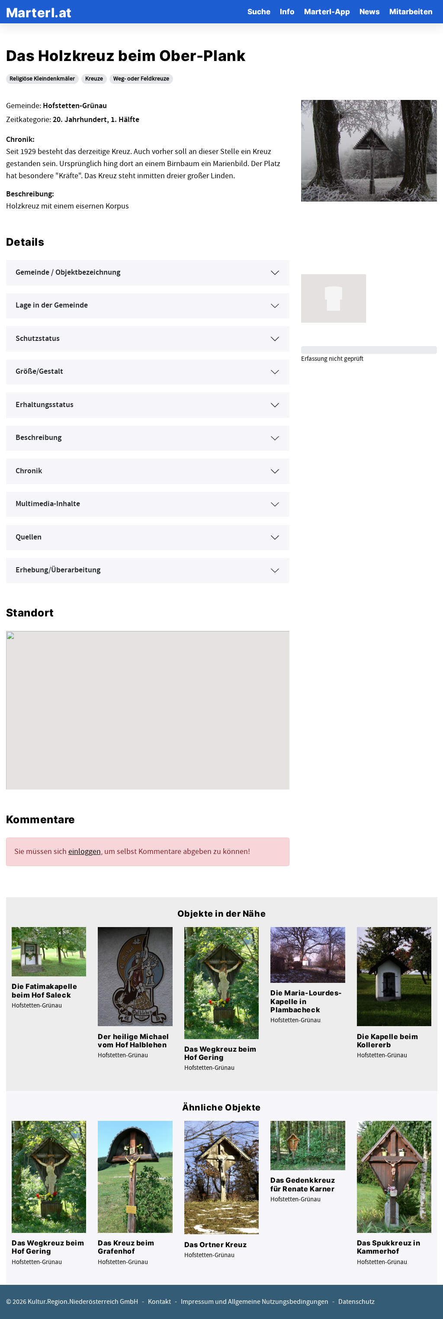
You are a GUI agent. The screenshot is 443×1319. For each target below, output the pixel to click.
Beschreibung (38, 438)
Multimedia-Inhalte (48, 504)
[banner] (39, 11)
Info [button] (287, 11)
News (370, 11)
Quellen (29, 537)
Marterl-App (327, 11)
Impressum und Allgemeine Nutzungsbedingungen (254, 1301)
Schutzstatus (38, 339)
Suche (258, 11)
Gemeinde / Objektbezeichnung (68, 272)
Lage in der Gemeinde (52, 305)
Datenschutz (356, 1301)
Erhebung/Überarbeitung (58, 570)
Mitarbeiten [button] (411, 11)
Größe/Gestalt (39, 371)
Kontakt (159, 1301)
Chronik (29, 471)
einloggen (84, 852)
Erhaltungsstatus (45, 405)
